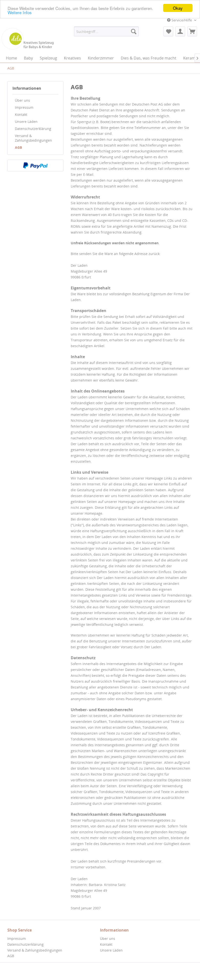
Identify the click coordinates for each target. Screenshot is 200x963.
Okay (178, 8)
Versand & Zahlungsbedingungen (33, 138)
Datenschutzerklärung (33, 128)
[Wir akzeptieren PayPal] (35, 165)
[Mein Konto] (180, 31)
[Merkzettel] (168, 31)
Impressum (24, 107)
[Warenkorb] (192, 31)
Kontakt (21, 114)
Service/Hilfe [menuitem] (181, 20)
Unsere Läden (26, 121)
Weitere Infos (20, 12)
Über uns (22, 100)
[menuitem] (106, 31)
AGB (18, 147)
